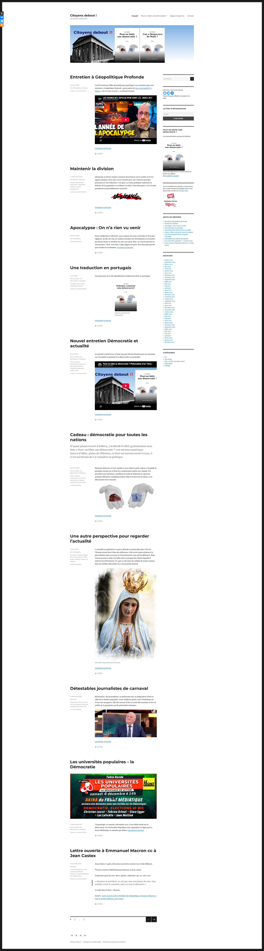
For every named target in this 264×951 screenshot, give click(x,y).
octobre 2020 (169, 299)
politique (81, 368)
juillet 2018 (168, 329)
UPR (76, 370)
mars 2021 (168, 290)
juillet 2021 (168, 282)
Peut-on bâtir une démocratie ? (154, 16)
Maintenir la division (92, 168)
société (72, 370)
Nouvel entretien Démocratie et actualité (178, 230)
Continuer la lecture (103, 148)
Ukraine (72, 561)
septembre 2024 (170, 262)
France (80, 366)
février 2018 (168, 338)
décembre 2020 (170, 295)
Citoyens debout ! (83, 15)
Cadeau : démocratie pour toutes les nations (179, 232)
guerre (80, 557)
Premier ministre (76, 874)
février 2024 (169, 264)
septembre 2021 (170, 279)
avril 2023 (168, 269)
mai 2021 (167, 286)
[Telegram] (2, 21)
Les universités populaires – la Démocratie (179, 241)
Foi (71, 88)
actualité (73, 555)
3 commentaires (75, 485)
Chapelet (80, 555)
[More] (2, 25)
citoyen (72, 182)
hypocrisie (73, 184)
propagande (74, 189)
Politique (84, 88)
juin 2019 (168, 316)
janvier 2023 (169, 271)
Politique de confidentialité (92, 942)
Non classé (168, 359)
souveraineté (81, 482)
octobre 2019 (169, 312)
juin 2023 (168, 266)
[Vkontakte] (2, 17)
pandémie (79, 871)
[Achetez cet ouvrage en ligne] (178, 155)
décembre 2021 (169, 275)
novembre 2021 (170, 277)
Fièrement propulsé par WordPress (114, 942)
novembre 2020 (170, 297)
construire (82, 364)
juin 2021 (168, 284)
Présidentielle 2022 (76, 706)
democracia (80, 284)
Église (86, 555)
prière (72, 559)
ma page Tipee (183, 191)
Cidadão (73, 284)
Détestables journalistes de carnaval (109, 688)
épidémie (79, 869)
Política (80, 286)
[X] (2, 13)
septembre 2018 (170, 327)
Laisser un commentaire (78, 91)
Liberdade (73, 286)
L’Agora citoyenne (177, 16)
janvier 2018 (169, 340)
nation (78, 187)
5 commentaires (75, 241)
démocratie (79, 182)
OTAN (85, 557)
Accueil (135, 16)
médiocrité (81, 184)
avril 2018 (168, 336)
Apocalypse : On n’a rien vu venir (105, 227)
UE (87, 559)
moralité (73, 187)
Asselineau (73, 702)
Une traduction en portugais (100, 267)
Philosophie (77, 88)
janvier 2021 (169, 292)
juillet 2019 (168, 314)
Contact (190, 16)
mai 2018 (167, 333)
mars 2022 (168, 273)
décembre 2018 (169, 325)
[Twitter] (164, 93)
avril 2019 (168, 318)
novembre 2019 (170, 310)
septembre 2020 (170, 301)
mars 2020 (168, 305)
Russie (83, 559)
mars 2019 (168, 320)
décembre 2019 (170, 308)
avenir (72, 362)
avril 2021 (168, 288)
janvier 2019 (169, 323)
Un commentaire (76, 709)
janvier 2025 (169, 260)
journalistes (77, 704)
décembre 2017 (169, 342)
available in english (172, 176)
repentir (77, 559)
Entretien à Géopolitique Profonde (107, 76)
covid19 (72, 869)
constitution (74, 364)
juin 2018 (168, 331)
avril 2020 (168, 303)
